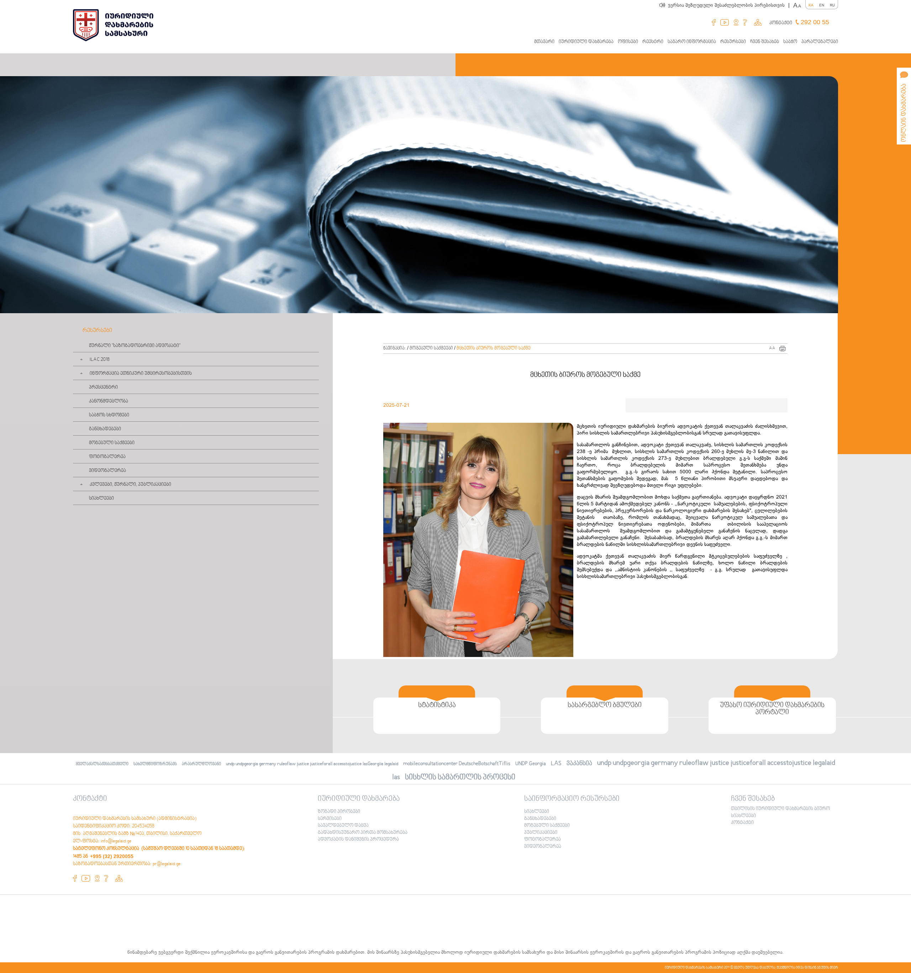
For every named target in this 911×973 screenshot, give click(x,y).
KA (811, 5)
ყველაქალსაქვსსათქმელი (102, 764)
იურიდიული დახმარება (586, 42)
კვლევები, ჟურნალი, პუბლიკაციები (130, 484)
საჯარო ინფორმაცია (692, 42)
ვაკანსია (579, 763)
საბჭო (790, 42)
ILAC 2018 (100, 359)
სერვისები (330, 818)
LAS (556, 763)
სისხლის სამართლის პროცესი (460, 777)
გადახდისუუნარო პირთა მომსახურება (362, 832)
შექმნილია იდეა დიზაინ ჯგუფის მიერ (807, 967)
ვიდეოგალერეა (107, 470)
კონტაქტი (780, 23)
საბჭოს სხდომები (109, 415)
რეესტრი (652, 42)
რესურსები (733, 42)
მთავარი (544, 42)
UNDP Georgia (530, 764)
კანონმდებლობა (108, 401)
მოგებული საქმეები (112, 443)
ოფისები (628, 42)
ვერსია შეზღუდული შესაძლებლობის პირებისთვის (729, 5)
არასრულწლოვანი (201, 764)
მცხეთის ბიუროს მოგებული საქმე (494, 348)
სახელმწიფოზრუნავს (155, 764)
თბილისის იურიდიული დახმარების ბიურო (780, 808)
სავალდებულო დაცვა (343, 825)
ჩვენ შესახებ (764, 42)
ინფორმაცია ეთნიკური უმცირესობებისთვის (141, 373)
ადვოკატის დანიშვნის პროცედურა (358, 839)
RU (832, 5)
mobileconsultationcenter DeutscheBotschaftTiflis (456, 764)
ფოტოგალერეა (107, 456)
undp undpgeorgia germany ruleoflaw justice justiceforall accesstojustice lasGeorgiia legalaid (312, 764)
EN (821, 5)
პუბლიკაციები (540, 832)
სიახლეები (101, 498)
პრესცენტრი (103, 387)
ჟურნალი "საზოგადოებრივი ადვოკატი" (134, 345)
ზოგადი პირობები (339, 811)
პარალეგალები (819, 42)
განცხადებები (105, 429)
